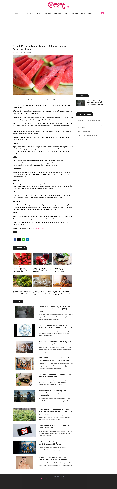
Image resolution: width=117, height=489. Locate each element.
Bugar (83, 13)
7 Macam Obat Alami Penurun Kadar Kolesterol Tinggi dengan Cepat (42, 292)
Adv (22, 13)
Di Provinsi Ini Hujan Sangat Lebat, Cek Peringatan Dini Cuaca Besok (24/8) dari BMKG (54, 309)
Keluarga (74, 13)
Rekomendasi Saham (90, 135)
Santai (90, 13)
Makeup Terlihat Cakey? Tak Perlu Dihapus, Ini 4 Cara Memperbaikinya (53, 458)
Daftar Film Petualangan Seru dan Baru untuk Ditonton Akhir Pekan (54, 443)
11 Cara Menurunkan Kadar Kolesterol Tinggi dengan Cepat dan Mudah (62, 292)
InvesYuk (39, 13)
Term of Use (44, 479)
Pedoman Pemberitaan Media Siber (58, 479)
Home (16, 13)
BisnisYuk (48, 13)
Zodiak (96, 131)
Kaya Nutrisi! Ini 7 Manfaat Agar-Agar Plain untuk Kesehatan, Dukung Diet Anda (55, 410)
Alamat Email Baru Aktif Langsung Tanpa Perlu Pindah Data (55, 426)
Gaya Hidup (96, 124)
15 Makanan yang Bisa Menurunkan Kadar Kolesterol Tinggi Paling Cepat (61, 269)
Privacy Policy (72, 479)
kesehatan (81, 120)
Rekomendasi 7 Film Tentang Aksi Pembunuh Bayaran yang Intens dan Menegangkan (53, 392)
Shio (79, 135)
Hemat (66, 13)
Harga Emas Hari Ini (84, 131)
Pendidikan (30, 13)
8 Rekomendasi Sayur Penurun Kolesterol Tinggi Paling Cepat (22, 292)
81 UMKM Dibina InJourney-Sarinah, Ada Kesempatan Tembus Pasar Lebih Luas (55, 359)
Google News (39, 228)
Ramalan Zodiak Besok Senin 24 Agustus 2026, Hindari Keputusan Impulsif (55, 342)
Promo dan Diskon (84, 124)
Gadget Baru (82, 128)
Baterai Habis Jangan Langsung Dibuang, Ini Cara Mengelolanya (55, 375)
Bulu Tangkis (82, 139)
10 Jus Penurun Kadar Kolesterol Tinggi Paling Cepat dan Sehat (42, 269)
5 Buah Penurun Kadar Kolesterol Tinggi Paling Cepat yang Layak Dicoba (22, 269)
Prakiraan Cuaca (94, 120)
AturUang (57, 13)
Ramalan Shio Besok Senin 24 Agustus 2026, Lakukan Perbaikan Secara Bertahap (55, 326)
